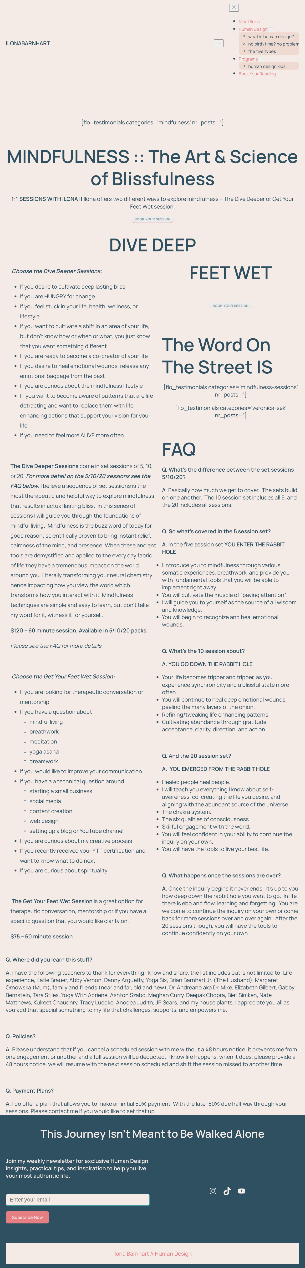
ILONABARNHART (28, 43)
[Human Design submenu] (271, 29)
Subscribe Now (27, 1217)
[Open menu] (219, 43)
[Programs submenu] (261, 59)
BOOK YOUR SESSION (152, 219)
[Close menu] (234, 8)
